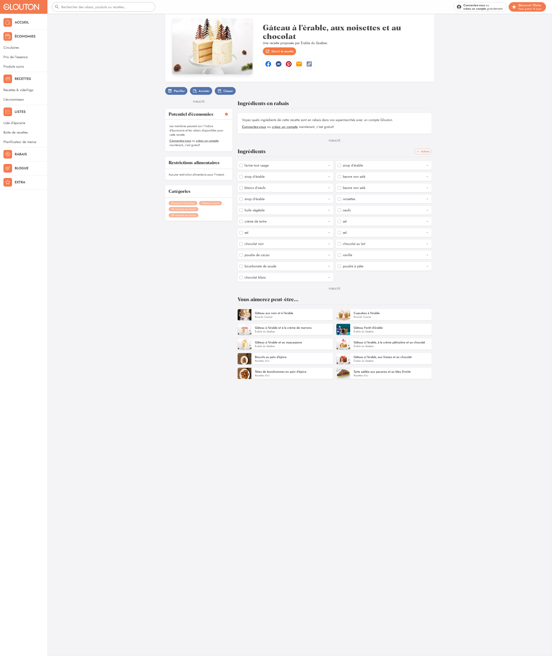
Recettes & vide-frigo (18, 89)
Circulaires (11, 47)
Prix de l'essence (15, 57)
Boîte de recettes (15, 132)
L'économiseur (13, 99)
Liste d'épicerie (14, 122)
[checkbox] (241, 165)
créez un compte (207, 141)
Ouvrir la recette (282, 51)
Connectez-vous (180, 141)
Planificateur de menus (19, 141)
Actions (425, 151)
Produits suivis (13, 66)
